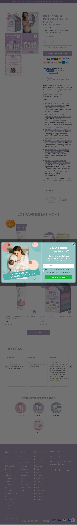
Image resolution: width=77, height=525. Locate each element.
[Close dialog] (73, 244)
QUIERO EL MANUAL (58, 277)
